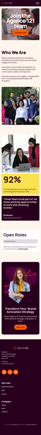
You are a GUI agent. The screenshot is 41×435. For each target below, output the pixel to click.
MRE (3, 390)
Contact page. (23, 249)
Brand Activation (8, 387)
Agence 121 (15, 424)
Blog (3, 408)
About (4, 405)
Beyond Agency (32, 424)
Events (4, 394)
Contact (5, 412)
